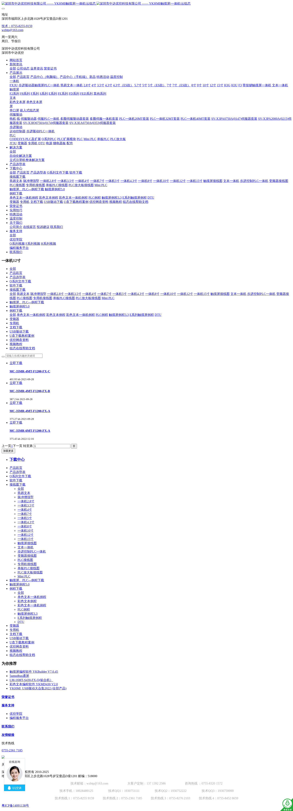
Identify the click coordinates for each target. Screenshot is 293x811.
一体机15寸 (202, 294)
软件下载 (16, 285)
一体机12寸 (185, 294)
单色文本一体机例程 (31, 314)
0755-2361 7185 (12, 750)
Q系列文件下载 (20, 281)
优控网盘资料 (19, 340)
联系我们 (8, 726)
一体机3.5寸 (73, 294)
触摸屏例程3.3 (119, 314)
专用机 (14, 323)
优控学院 (16, 713)
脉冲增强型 (38, 294)
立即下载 (16, 363)
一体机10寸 (168, 294)
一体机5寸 (119, 294)
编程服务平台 (19, 718)
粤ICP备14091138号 (15, 805)
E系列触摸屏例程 (142, 314)
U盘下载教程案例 (22, 335)
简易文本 (23, 294)
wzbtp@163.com (12, 30)
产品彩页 (16, 273)
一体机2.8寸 (55, 294)
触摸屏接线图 (220, 294)
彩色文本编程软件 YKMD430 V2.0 (34, 684)
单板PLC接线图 (64, 298)
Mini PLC (108, 298)
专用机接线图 (42, 298)
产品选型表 (18, 277)
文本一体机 (238, 294)
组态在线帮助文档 (22, 348)
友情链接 (8, 734)
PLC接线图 (24, 298)
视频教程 (16, 344)
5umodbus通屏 (19, 675)
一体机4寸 (89, 294)
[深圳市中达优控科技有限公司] (146, 4)
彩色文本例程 (55, 314)
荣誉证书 (8, 697)
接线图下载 (18, 289)
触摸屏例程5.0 (19, 306)
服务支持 (8, 705)
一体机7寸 (104, 294)
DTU (158, 314)
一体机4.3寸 (136, 294)
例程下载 (16, 310)
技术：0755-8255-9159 (17, 26)
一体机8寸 (152, 294)
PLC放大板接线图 (88, 298)
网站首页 (16, 60)
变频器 (14, 319)
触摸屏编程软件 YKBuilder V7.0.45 (34, 671)
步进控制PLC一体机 (261, 294)
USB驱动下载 (19, 331)
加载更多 (8, 450)
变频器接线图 (27, 555)
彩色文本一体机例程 (80, 314)
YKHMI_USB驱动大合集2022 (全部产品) (38, 688)
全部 (13, 68)
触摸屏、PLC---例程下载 (27, 302)
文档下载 (16, 327)
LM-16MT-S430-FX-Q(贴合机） (31, 680)
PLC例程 (102, 314)
